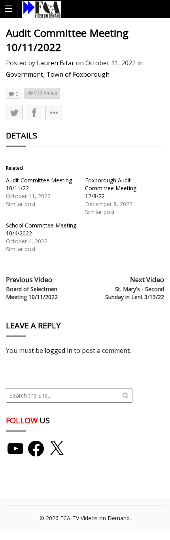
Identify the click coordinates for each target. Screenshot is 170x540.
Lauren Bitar (55, 63)
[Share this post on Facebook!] (34, 112)
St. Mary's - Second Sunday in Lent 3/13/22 (134, 293)
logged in (58, 350)
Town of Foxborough (78, 74)
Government (24, 74)
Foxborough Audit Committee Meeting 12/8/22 (110, 188)
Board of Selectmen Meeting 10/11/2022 (32, 293)
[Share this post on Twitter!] (14, 112)
